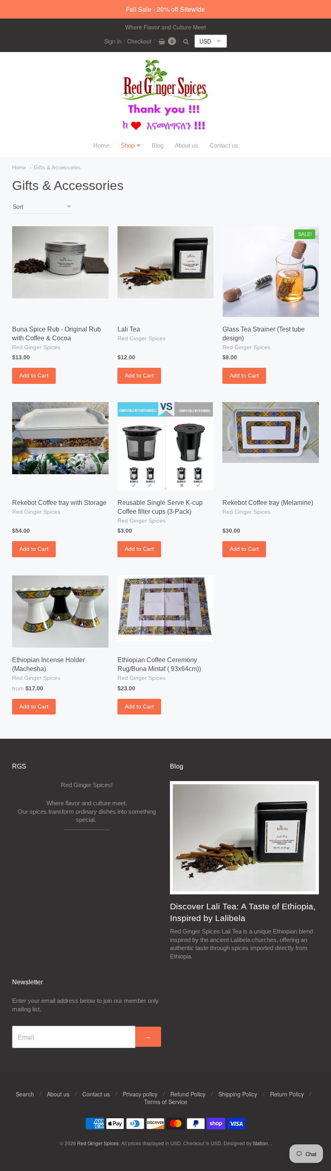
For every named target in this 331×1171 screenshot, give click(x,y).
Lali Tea (128, 329)
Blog (157, 145)
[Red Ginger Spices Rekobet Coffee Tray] (270, 432)
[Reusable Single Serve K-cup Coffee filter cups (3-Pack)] (165, 446)
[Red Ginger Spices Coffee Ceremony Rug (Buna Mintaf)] (165, 608)
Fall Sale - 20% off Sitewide (165, 9)
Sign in (113, 41)
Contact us (223, 145)
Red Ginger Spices (36, 347)
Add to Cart (33, 375)
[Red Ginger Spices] (165, 96)
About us (186, 145)
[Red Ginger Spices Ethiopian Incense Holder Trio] (60, 611)
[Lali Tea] (165, 262)
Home (101, 145)
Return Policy (287, 1094)
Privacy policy (140, 1094)
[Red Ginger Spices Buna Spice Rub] (60, 262)
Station (260, 1143)
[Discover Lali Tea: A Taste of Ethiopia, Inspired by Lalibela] (244, 838)
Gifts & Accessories (57, 168)
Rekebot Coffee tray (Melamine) (267, 502)
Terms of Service (165, 1102)
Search (25, 1094)
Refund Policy (187, 1094)
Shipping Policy (237, 1094)
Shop (127, 145)
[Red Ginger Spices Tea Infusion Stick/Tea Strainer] (270, 271)
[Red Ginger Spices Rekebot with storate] (60, 438)
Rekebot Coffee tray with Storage (59, 502)
